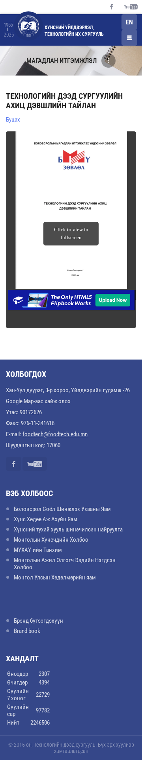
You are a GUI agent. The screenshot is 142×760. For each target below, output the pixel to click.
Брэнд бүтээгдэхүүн (38, 620)
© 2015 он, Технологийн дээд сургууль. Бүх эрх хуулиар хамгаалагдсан (71, 748)
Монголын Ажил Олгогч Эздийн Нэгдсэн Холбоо (65, 564)
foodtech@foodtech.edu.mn (55, 434)
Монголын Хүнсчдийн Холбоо (51, 539)
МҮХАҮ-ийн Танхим (38, 549)
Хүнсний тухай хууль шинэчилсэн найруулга (68, 529)
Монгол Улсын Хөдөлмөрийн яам (55, 577)
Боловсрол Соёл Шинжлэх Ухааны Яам (62, 509)
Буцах (13, 119)
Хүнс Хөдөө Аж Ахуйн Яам (45, 519)
